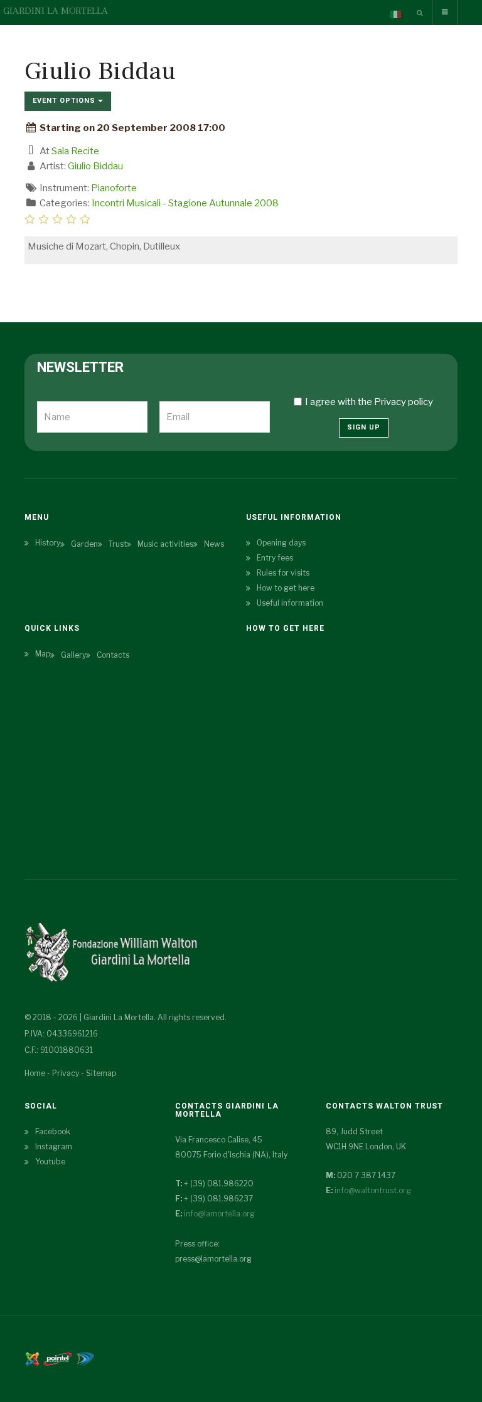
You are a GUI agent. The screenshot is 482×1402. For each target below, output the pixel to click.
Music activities (165, 544)
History (47, 542)
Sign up (363, 427)
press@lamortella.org (213, 1258)
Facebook (52, 1131)
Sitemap (101, 1073)
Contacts (113, 655)
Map (42, 653)
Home (34, 1073)
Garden (84, 544)
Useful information (290, 603)
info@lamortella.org (219, 1213)
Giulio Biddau (95, 166)
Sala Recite (75, 151)
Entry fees (275, 557)
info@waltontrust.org (373, 1190)
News (214, 544)
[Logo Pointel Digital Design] (84, 1358)
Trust (118, 544)
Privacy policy (403, 402)
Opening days (281, 542)
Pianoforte (114, 188)
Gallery (73, 655)
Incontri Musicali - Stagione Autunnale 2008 (185, 203)
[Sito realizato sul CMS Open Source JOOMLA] (32, 1358)
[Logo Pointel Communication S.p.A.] (57, 1358)
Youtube (50, 1161)
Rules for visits (283, 572)
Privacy (65, 1073)
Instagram (53, 1146)
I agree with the (369, 402)
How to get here (285, 588)
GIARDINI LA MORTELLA (55, 11)
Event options (65, 101)
